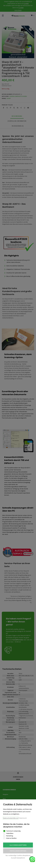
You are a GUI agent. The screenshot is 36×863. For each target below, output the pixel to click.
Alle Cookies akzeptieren (18, 845)
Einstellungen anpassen (18, 851)
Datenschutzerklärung (10, 818)
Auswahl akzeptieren (18, 858)
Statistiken (9, 833)
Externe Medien (11, 838)
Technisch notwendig (13, 831)
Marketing (9, 836)
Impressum (23, 818)
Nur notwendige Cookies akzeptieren (18, 855)
